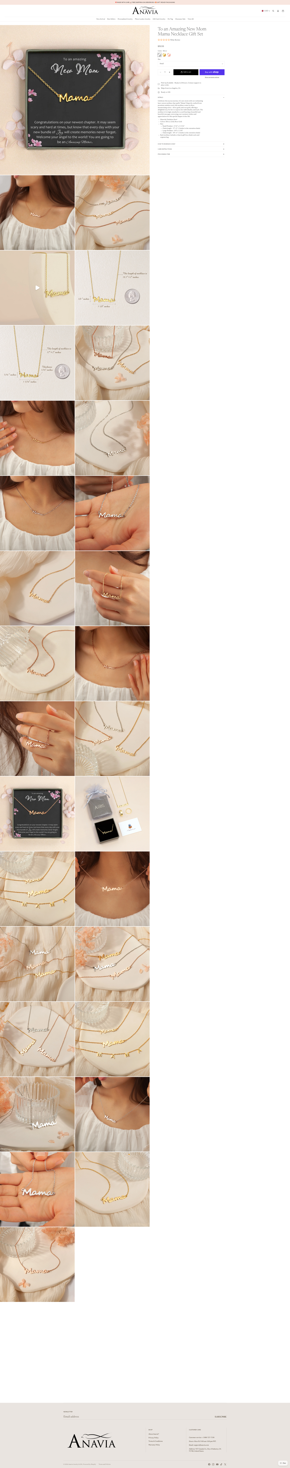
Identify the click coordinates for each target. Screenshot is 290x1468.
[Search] (273, 10)
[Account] (278, 10)
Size (159, 59)
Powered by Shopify (89, 1464)
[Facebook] (209, 1464)
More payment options (212, 77)
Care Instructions (165, 149)
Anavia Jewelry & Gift (75, 1464)
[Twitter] (225, 1464)
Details (160, 97)
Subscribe (221, 1416)
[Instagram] (213, 1464)
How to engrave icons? (166, 144)
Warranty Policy (154, 1445)
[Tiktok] (221, 1464)
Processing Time (164, 154)
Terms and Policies (105, 1464)
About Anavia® (154, 1434)
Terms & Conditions (156, 1441)
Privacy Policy (154, 1438)
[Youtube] (217, 1464)
